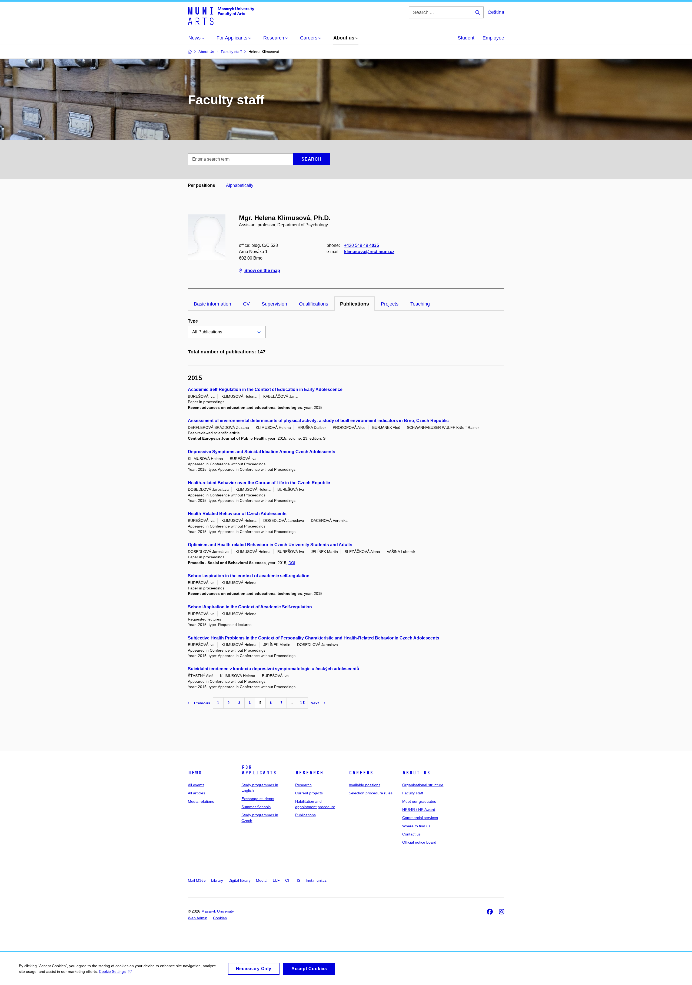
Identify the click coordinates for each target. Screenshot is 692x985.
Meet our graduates (419, 801)
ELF (276, 880)
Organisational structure (422, 785)
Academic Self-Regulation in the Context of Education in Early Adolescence (265, 389)
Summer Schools (256, 807)
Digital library (239, 880)
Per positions (201, 185)
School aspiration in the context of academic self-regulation (249, 575)
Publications (354, 304)
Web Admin (197, 918)
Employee (493, 38)
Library (217, 880)
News (195, 773)
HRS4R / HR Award (418, 809)
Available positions (364, 785)
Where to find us (416, 826)
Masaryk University (217, 911)
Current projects (309, 793)
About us (416, 773)
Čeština (496, 12)
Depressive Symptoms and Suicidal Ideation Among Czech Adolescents (261, 451)
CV (246, 304)
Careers (361, 773)
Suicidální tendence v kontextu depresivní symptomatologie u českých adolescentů (273, 668)
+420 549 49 (361, 245)
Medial (261, 880)
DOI (291, 563)
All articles (196, 793)
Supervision (274, 304)
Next (315, 703)
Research (309, 773)
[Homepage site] (221, 15)
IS (298, 880)
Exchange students (257, 799)
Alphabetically (239, 185)
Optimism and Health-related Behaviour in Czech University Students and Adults (270, 544)
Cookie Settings (112, 971)
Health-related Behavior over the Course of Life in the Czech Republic (259, 482)
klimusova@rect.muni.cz (369, 251)
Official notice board (419, 842)
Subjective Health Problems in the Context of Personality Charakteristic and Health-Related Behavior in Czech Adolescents (313, 638)
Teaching (420, 304)
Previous (202, 703)
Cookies (220, 918)
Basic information (212, 304)
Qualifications (313, 304)
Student (466, 38)
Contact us (411, 834)
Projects (389, 304)
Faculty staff (412, 793)
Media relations (201, 801)
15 (302, 703)
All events (196, 785)
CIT (288, 880)
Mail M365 (197, 880)
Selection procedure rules (370, 793)
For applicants (259, 770)
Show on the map (262, 270)
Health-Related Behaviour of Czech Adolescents (237, 513)
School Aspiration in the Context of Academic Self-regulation (250, 607)
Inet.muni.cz (316, 880)
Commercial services (420, 817)
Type (193, 321)
